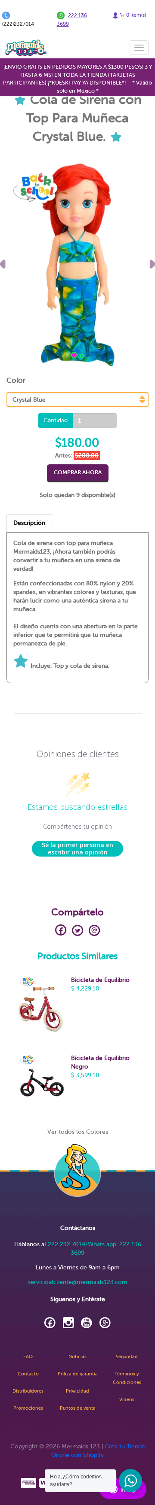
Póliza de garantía (78, 1374)
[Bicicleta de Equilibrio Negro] (41, 1084)
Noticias (77, 1357)
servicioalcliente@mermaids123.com (77, 1282)
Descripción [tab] (29, 523)
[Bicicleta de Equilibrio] (41, 1006)
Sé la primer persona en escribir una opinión (77, 849)
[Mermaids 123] (26, 47)
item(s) (136, 15)
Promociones (28, 1408)
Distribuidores (27, 1391)
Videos (126, 1399)
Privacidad (77, 1391)
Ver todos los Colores (77, 1132)
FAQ (28, 1357)
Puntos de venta (78, 1408)
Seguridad (127, 1357)
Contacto (28, 1374)
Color (15, 380)
